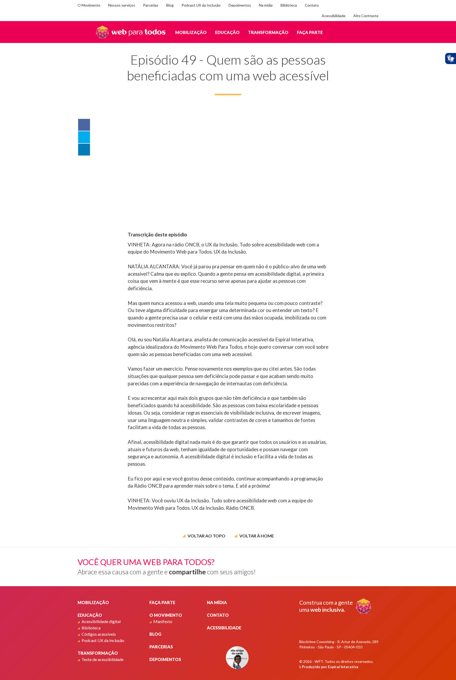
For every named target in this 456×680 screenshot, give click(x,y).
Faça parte (310, 32)
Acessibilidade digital (101, 621)
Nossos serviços (121, 5)
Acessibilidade (333, 15)
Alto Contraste (365, 15)
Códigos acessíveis (99, 634)
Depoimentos (240, 5)
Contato (312, 5)
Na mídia (266, 5)
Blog (170, 5)
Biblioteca (289, 5)
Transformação (268, 32)
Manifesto (162, 621)
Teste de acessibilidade (103, 659)
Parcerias (150, 5)
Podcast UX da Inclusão (201, 5)
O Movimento (89, 5)
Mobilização (191, 32)
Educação (227, 32)
